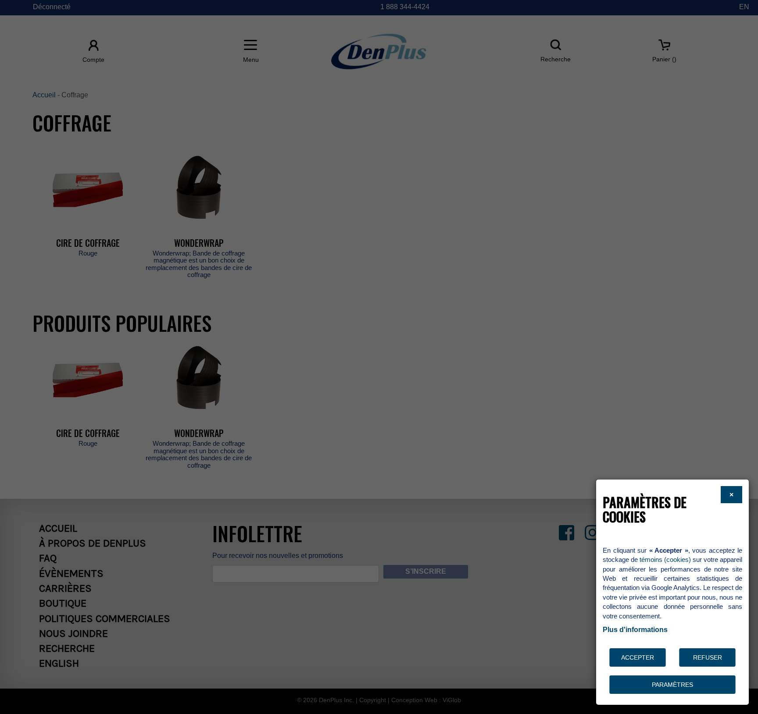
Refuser (707, 657)
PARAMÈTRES (672, 684)
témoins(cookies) (665, 559)
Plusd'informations (635, 629)
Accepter (637, 657)
